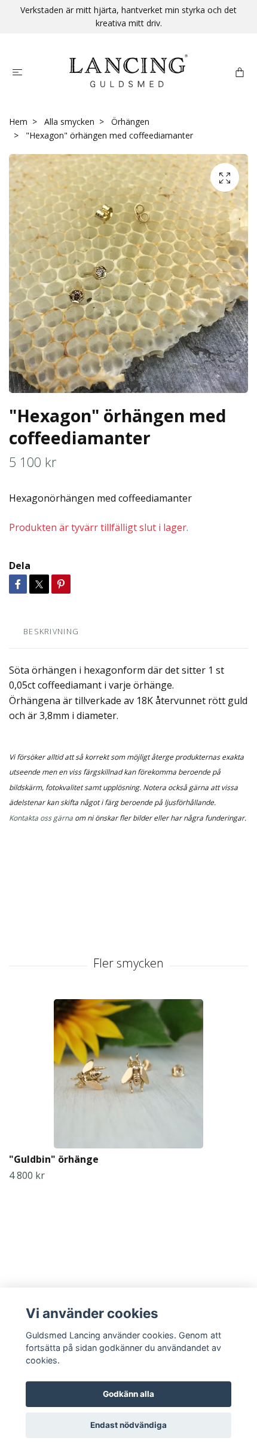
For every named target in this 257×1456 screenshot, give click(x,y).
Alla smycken (69, 121)
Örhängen (130, 121)
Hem (18, 121)
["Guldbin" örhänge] (128, 1073)
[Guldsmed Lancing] (128, 71)
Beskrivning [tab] (51, 631)
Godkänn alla (128, 1394)
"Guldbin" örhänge (54, 1159)
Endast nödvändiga (128, 1425)
